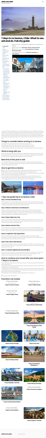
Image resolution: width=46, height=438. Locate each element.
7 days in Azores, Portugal (12, 343)
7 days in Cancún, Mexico (11, 410)
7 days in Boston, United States (34, 305)
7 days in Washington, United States (34, 326)
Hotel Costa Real (36, 47)
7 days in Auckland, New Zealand (11, 402)
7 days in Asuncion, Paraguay (34, 389)
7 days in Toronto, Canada (12, 285)
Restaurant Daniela (16, 50)
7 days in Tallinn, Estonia (34, 285)
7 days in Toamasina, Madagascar (34, 364)
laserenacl (28, 52)
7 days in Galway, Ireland (11, 359)
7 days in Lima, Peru (34, 343)
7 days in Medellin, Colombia (11, 382)
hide (3, 47)
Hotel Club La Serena (26, 47)
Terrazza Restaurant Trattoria (32, 49)
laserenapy (33, 52)
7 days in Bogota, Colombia (34, 420)
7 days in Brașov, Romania (34, 383)
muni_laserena (15, 53)
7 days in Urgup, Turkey (12, 294)
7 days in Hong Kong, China (12, 313)
